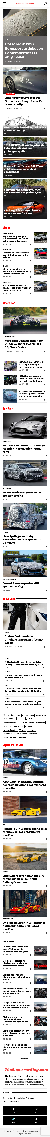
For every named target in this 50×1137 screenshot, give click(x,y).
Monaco (5, 266)
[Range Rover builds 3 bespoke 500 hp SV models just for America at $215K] (40, 1007)
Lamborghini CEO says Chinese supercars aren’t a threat (22, 212)
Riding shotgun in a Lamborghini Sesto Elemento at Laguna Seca (15, 1019)
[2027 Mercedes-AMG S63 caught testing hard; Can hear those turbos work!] (40, 286)
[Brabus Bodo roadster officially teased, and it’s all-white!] (25, 616)
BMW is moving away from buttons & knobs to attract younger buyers (31, 378)
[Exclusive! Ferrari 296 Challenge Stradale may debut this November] (40, 965)
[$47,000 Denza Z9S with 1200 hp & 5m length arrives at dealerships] (10, 366)
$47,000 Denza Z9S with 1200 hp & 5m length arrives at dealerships (31, 364)
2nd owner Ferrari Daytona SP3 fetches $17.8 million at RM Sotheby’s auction (23, 879)
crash (31, 722)
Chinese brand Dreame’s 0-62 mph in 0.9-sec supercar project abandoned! (24, 169)
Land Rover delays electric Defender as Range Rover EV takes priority (23, 101)
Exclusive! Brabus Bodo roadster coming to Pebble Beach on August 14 (24, 663)
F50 (4, 825)
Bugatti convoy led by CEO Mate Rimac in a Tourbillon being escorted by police (15, 238)
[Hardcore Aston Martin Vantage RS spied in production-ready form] (25, 426)
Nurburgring (7, 282)
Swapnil (9, 61)
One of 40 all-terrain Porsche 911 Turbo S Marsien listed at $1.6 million (23, 689)
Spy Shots (8, 408)
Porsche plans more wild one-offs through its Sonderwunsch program (15, 949)
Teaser (22, 730)
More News (9, 941)
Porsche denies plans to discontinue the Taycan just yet (17, 1047)
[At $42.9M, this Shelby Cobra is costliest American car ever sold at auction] (25, 762)
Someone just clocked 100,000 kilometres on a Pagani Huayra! (22, 191)
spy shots (31, 730)
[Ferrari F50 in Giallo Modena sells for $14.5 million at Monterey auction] (25, 809)
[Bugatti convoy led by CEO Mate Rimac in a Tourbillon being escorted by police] (40, 237)
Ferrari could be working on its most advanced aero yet (25, 129)
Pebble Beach (28, 715)
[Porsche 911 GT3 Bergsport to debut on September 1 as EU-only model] (25, 22)
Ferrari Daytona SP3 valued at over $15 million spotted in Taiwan (17, 255)
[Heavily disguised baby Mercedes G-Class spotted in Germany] (25, 516)
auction (21, 719)
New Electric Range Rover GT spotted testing (22, 494)
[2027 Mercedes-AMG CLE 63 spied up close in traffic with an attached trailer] (10, 396)
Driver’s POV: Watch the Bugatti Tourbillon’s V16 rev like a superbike (17, 991)
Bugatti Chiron (8, 233)
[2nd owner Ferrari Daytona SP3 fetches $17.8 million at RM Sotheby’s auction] (25, 856)
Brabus (7, 632)
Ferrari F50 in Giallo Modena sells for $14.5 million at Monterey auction (25, 832)
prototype (30, 719)
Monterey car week (11, 722)
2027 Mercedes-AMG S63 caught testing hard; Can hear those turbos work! (17, 288)
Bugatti (7, 699)
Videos (6, 227)
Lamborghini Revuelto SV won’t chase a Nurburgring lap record (16, 1033)
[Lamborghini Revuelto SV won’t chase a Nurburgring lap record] (40, 1035)
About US (7, 1092)
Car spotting (7, 250)
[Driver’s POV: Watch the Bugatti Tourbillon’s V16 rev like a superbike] (40, 993)
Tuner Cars (9, 598)
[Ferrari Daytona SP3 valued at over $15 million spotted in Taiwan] (40, 253)
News (7, 39)
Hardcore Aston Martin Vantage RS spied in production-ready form (24, 449)
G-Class (5, 532)
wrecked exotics (10, 730)
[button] (5, 3)
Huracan (28, 726)
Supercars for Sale (13, 744)
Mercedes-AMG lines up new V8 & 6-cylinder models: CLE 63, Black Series (24, 344)
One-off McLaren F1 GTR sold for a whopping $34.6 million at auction (24, 926)
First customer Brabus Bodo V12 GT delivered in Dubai (24, 676)
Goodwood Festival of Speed (15, 734)
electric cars (7, 489)
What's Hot (9, 303)
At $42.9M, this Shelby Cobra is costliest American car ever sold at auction (24, 785)
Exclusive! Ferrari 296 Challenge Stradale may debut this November (15, 963)
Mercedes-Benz (10, 337)
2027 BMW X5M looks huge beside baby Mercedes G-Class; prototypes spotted (24, 148)
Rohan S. (9, 108)
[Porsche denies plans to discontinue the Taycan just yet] (40, 1049)
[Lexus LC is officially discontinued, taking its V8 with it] (40, 979)
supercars (40, 722)
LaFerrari (33, 734)
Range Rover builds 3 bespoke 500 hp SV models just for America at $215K (16, 1005)
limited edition (9, 737)
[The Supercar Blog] (25, 3)
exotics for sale (13, 715)
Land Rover (10, 94)
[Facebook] (14, 1110)
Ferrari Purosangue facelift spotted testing (21, 585)
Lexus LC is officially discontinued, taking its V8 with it (16, 977)
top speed (22, 737)
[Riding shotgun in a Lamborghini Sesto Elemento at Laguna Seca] (40, 1021)
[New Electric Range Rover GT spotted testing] (25, 473)
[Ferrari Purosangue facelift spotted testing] (25, 563)
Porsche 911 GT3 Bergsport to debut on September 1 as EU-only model (24, 50)
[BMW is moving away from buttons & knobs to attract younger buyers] (10, 380)
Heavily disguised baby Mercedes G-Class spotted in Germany (22, 539)
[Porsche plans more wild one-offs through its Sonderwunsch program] (40, 951)
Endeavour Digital (37, 1131)
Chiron (24, 722)
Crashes (7, 726)
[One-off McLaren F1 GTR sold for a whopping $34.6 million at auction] (25, 903)
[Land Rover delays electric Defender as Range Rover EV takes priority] (25, 80)
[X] (36, 1110)
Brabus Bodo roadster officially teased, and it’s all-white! (24, 639)
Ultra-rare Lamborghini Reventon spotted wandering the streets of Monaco (17, 271)
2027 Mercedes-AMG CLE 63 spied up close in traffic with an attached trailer (32, 393)
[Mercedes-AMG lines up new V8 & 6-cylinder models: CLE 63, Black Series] (25, 320)
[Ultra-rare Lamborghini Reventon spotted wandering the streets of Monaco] (40, 270)
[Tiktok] (14, 1120)
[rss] (36, 1120)
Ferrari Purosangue (9, 579)
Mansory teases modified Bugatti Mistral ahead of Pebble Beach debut (23, 702)
